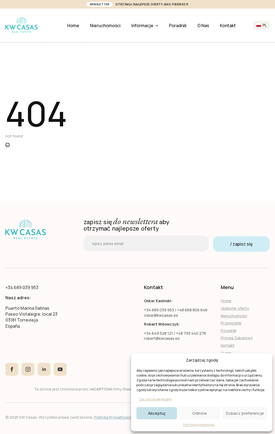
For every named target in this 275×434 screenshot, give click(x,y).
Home (73, 25)
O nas (203, 25)
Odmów (199, 413)
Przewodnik (231, 323)
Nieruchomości (105, 25)
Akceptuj (156, 413)
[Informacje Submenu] (158, 25)
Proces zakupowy (237, 337)
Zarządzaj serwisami (155, 399)
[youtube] (60, 369)
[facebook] (11, 369)
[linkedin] (44, 369)
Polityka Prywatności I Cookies (121, 417)
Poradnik (178, 25)
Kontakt (228, 25)
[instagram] (27, 369)
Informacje (142, 25)
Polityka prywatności (199, 424)
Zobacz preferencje (245, 413)
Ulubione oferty (235, 308)
